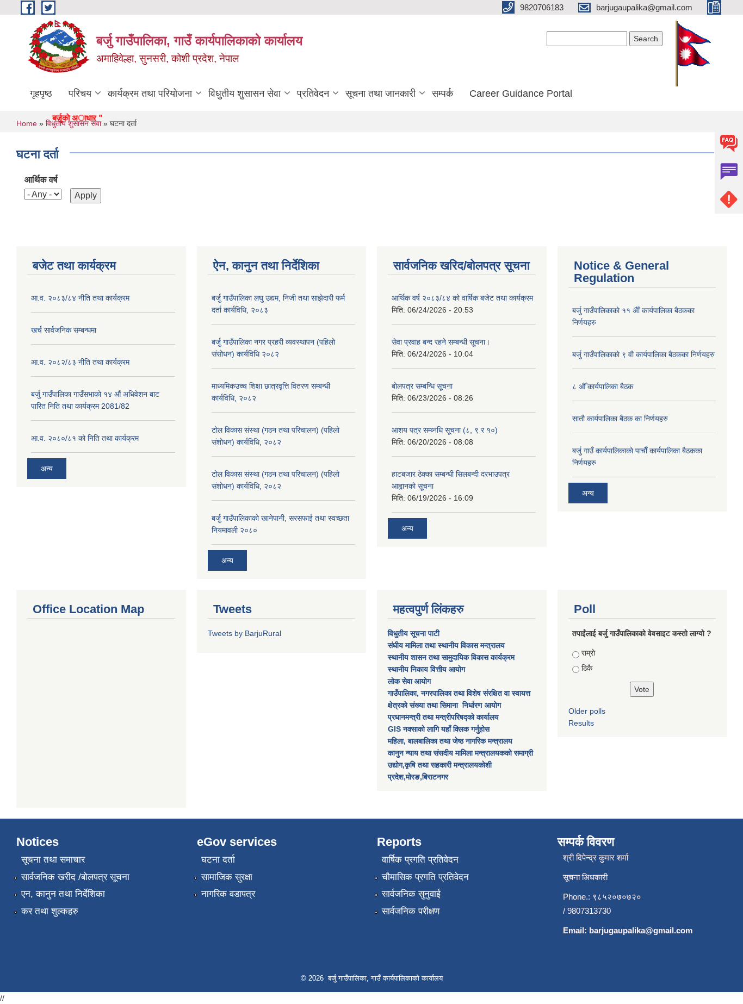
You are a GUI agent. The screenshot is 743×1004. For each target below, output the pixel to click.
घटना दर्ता (218, 860)
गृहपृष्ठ (41, 93)
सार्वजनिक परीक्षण (410, 911)
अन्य (47, 468)
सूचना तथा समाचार (53, 860)
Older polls (586, 711)
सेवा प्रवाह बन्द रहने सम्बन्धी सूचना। (441, 342)
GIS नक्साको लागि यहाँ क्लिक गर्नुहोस (439, 729)
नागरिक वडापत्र (228, 894)
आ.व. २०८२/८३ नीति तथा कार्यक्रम (80, 362)
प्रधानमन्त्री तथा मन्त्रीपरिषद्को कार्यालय (444, 717)
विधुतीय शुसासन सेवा (244, 93)
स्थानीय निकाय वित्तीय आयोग (427, 669)
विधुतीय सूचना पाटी (413, 633)
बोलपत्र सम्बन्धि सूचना (422, 386)
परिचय (80, 93)
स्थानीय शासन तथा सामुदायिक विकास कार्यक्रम (451, 657)
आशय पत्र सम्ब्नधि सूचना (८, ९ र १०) (445, 430)
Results (581, 723)
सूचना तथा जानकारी (380, 93)
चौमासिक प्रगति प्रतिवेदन (425, 877)
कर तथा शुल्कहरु (49, 911)
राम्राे (588, 652)
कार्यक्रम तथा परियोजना (150, 93)
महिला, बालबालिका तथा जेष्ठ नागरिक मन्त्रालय (450, 741)
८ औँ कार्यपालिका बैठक (602, 386)
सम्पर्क (442, 93)
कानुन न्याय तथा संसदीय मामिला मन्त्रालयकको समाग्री (460, 753)
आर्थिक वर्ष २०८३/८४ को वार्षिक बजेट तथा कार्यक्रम (462, 298)
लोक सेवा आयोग (410, 681)
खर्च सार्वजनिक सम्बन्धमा (63, 330)
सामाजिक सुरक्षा (226, 877)
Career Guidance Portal (520, 93)
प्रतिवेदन (313, 93)
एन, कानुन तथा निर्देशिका (63, 894)
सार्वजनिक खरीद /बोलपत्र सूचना (75, 877)
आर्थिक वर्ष (41, 179)
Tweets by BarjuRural (244, 633)
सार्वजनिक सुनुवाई (411, 894)
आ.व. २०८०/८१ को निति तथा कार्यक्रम (85, 438)
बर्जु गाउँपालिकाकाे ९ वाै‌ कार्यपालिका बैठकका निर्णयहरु (643, 354)
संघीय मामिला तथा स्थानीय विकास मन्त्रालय (447, 645)
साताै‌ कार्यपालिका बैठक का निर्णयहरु (620, 418)
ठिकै (586, 668)
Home (26, 123)
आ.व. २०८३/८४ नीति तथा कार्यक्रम (80, 298)
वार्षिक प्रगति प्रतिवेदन (420, 860)
